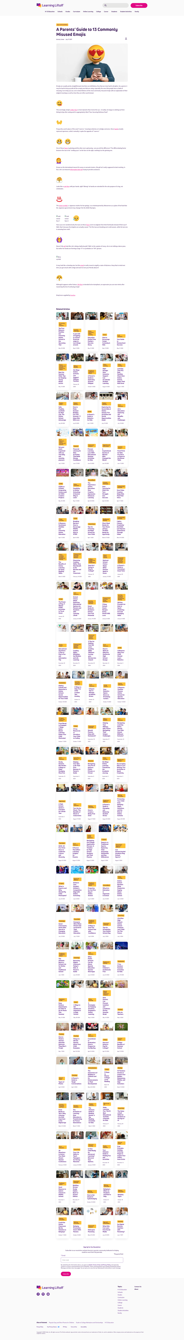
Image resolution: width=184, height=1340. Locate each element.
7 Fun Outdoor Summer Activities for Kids (120, 968)
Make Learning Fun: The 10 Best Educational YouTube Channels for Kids (107, 1113)
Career (106, 11)
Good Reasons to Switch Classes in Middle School (62, 1191)
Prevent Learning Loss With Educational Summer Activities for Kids (92, 454)
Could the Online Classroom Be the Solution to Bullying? (62, 1227)
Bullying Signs (120, 1195)
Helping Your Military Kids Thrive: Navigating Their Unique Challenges (107, 729)
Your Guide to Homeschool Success (121, 342)
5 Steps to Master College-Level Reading (107, 1076)
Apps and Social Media (62, 24)
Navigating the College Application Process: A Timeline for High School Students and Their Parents (91, 848)
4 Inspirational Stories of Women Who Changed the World (106, 454)
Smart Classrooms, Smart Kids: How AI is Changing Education (63, 928)
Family (137, 11)
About (136, 1289)
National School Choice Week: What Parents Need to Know (105, 566)
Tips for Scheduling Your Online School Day (107, 930)
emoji (82, 265)
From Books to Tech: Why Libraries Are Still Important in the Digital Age (62, 1116)
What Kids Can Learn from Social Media (106, 1229)
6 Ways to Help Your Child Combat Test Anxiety (77, 691)
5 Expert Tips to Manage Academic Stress (92, 692)
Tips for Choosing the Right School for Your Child (91, 530)
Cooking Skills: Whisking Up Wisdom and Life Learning (77, 655)
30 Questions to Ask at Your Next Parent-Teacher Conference (62, 1156)
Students (114, 11)
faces (66, 148)
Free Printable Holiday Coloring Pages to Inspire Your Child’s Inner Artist (121, 1152)
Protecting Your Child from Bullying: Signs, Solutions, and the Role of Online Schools (120, 807)
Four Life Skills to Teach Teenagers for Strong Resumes (76, 1157)
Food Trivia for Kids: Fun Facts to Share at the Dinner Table (121, 455)
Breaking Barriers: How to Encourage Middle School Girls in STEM (76, 527)
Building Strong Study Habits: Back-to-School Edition (76, 1190)
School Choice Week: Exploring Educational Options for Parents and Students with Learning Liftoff (77, 606)
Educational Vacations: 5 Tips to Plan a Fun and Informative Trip (63, 654)
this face (80, 284)
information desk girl (76, 169)
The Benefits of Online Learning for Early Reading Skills (62, 567)
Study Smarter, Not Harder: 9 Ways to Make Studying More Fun (62, 767)
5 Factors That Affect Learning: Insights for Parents (76, 852)
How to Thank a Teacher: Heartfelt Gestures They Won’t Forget (62, 1042)
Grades (68, 11)
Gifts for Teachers (120, 1013)
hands (116, 129)
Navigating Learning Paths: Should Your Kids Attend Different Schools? (121, 729)
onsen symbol (63, 205)
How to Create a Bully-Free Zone (91, 813)
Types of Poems (61, 1083)
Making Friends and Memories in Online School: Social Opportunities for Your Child (63, 692)
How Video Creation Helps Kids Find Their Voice (120, 494)
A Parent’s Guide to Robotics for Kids (90, 417)
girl (65, 246)
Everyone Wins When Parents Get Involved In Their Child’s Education (77, 927)
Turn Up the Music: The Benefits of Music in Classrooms (77, 812)
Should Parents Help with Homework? (92, 733)
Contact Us (137, 1287)
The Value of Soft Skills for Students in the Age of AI (121, 1115)
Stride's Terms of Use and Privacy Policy (100, 1265)
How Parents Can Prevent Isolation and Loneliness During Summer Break (106, 1006)
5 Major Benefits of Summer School (120, 1045)
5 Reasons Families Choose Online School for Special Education (121, 693)
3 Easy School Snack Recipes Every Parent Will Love (106, 609)
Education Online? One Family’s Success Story (92, 341)
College (98, 11)
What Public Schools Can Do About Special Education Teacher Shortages (91, 964)
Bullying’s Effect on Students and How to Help (107, 1192)
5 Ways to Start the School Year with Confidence (92, 929)
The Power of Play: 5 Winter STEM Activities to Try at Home (62, 607)
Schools (60, 11)
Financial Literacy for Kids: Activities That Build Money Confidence (77, 454)
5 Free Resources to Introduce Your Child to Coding (76, 733)
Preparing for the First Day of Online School (92, 892)
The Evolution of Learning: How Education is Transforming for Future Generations (77, 1116)
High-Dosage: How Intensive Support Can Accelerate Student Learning (106, 376)
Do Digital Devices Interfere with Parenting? (121, 1228)
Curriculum (76, 11)
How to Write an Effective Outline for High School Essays (106, 654)
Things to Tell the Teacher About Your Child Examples (77, 1043)
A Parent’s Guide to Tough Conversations (76, 1081)
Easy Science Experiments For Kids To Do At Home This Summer (63, 1008)
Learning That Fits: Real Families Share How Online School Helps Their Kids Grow (121, 376)
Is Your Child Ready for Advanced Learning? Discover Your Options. (92, 1155)
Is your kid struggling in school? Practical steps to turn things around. (77, 339)
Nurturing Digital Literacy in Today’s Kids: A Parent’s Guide (76, 966)
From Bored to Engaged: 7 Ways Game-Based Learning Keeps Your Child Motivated (63, 730)
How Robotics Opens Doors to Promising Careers (106, 694)
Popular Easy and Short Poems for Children (61, 1322)
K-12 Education (50, 11)
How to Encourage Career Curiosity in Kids (106, 341)
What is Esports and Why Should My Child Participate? (63, 891)
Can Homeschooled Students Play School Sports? (120, 853)
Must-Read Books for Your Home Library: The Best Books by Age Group (106, 528)
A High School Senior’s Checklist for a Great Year (62, 808)
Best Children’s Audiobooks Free (107, 969)
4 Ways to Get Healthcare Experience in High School (77, 1009)
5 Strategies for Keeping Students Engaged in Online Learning (92, 1008)
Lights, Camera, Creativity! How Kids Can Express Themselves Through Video (121, 527)
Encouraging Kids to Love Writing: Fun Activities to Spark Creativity (121, 768)
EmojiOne (72, 295)
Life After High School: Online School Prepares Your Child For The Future (120, 925)
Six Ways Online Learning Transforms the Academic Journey (106, 767)
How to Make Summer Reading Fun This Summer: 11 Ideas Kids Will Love (76, 413)
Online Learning (88, 11)
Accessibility (84, 1327)
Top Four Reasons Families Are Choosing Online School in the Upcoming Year (62, 336)
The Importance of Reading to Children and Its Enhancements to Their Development (93, 1077)
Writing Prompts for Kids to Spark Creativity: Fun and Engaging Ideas (121, 608)
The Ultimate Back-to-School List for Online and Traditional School (62, 965)
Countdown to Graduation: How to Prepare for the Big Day (92, 1043)
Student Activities (126, 11)
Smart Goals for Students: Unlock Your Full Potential (91, 610)
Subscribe (139, 5)
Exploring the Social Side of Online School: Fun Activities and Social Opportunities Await (106, 413)
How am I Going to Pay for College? (106, 1045)
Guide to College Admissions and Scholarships (89, 1322)
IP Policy (65, 1327)
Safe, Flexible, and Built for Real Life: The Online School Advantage (62, 413)
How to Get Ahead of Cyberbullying (92, 1197)
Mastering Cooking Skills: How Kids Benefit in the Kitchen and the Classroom (77, 566)
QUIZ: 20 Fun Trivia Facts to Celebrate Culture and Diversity (62, 851)
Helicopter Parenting (91, 1231)
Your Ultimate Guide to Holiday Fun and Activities (107, 1154)
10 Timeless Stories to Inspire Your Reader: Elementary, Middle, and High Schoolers (121, 1077)
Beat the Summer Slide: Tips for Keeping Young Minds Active (62, 377)
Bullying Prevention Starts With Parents (77, 1229)
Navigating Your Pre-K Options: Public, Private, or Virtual (91, 768)
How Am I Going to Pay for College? (91, 568)
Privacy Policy (40, 1327)
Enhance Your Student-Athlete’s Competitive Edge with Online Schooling (77, 889)
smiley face (73, 110)
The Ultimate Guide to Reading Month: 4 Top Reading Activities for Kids (92, 1115)
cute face (66, 186)
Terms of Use (74, 1327)
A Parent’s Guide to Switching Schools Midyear (91, 379)
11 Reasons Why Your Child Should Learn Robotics (121, 655)
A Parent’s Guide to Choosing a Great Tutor (121, 568)
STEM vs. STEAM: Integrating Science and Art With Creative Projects (63, 492)
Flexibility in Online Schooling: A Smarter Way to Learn (76, 493)
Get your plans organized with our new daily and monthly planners (62, 453)
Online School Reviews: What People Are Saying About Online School (121, 888)
